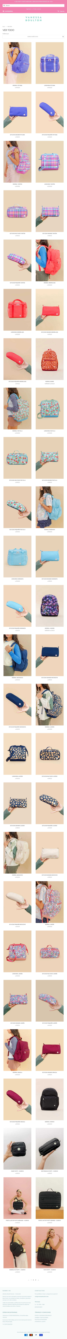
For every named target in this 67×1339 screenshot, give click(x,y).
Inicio (4, 26)
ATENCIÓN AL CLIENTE (40, 1321)
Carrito (62, 11)
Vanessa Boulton (35, 1332)
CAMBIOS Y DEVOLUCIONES (41, 1317)
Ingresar (28, 9)
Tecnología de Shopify (44, 1332)
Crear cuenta (37, 9)
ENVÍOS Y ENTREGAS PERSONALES (43, 1315)
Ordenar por (6, 33)
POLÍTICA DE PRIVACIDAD (41, 1319)
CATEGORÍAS (9, 11)
